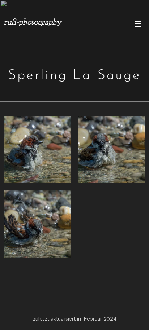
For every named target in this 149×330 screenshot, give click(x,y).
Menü (138, 23)
